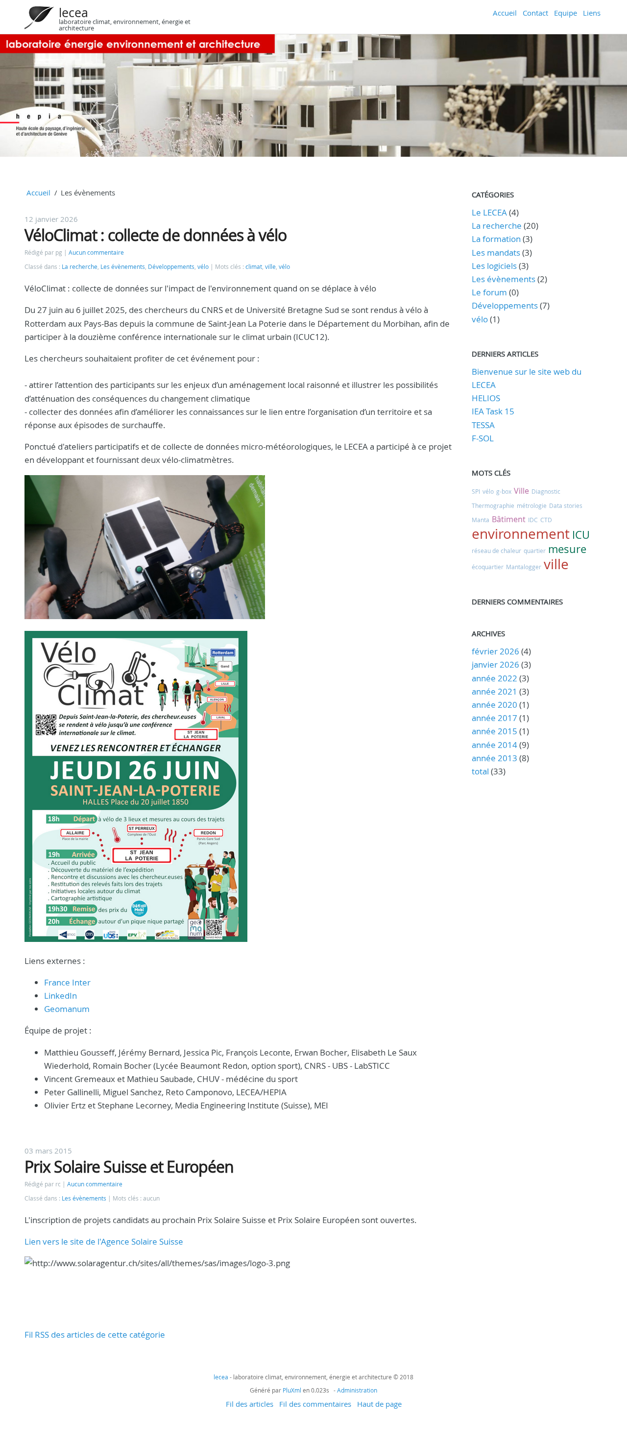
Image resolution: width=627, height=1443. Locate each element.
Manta (480, 520)
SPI (476, 491)
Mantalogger (523, 567)
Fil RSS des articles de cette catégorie (94, 1334)
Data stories (565, 505)
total (481, 771)
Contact (535, 13)
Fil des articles (249, 1404)
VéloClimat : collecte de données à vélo (155, 234)
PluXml (292, 1390)
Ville (521, 490)
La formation (496, 238)
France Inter (67, 982)
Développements (171, 266)
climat (253, 266)
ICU (581, 535)
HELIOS (486, 398)
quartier (535, 550)
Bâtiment (509, 519)
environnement (521, 534)
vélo (203, 266)
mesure (567, 549)
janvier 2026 (495, 664)
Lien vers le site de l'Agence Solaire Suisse (103, 1241)
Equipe (565, 13)
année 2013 (494, 758)
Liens (592, 13)
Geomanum (67, 1008)
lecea (73, 12)
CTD (546, 520)
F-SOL (483, 438)
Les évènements (122, 266)
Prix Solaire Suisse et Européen (129, 1166)
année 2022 (494, 678)
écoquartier (488, 567)
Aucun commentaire (96, 252)
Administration (357, 1390)
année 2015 (494, 731)
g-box (503, 491)
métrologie (532, 505)
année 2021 (494, 691)
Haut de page (379, 1404)
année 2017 (494, 717)
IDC (533, 520)
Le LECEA (489, 212)
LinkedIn (60, 995)
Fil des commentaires (315, 1404)
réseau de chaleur (496, 550)
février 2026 (495, 651)
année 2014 (494, 744)
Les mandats (496, 252)
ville (270, 266)
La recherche (79, 266)
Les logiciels (494, 265)
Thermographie (493, 505)
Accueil (505, 13)
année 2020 (494, 704)
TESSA (483, 425)
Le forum (489, 292)
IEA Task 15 (493, 411)
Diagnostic (545, 491)
